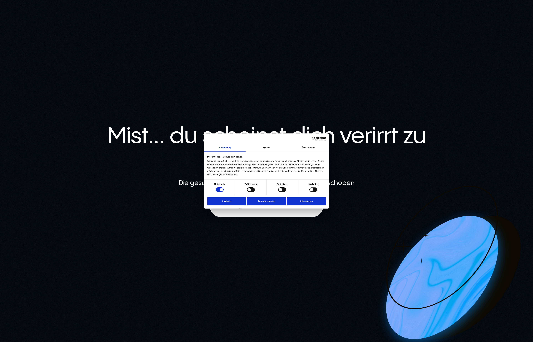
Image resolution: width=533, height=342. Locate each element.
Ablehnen (226, 201)
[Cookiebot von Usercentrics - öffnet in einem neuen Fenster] (314, 139)
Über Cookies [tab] (308, 147)
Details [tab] (266, 147)
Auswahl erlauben (266, 201)
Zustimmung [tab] (225, 147)
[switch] (251, 190)
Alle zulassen (306, 201)
